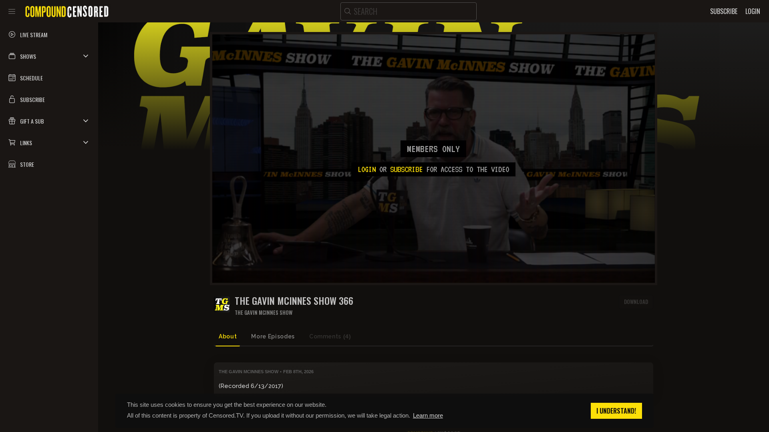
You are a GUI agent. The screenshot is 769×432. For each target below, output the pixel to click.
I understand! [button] (616, 411)
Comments (330, 336)
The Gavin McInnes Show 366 (294, 300)
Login (367, 169)
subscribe (406, 169)
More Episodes (272, 336)
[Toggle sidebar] (12, 11)
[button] (49, 56)
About (228, 336)
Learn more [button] (428, 415)
